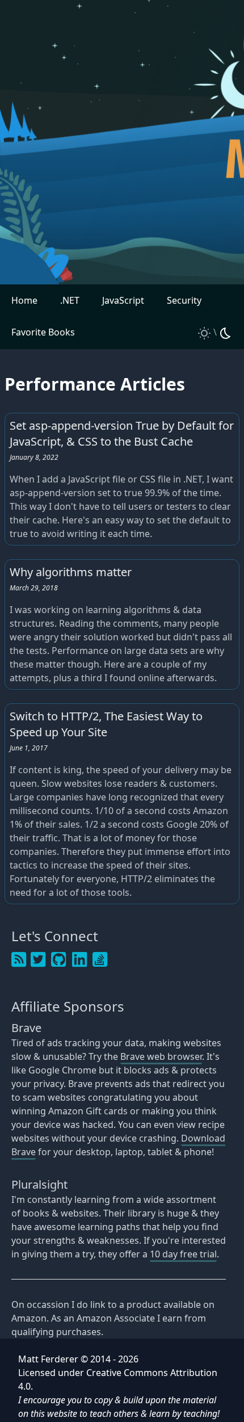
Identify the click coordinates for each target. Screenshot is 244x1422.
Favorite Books (43, 332)
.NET (69, 300)
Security (184, 300)
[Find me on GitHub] (59, 960)
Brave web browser (161, 1056)
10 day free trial (183, 1254)
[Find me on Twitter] (38, 960)
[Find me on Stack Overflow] (99, 960)
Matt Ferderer (48, 1359)
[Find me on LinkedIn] (79, 960)
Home (24, 300)
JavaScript (123, 300)
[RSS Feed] (18, 960)
